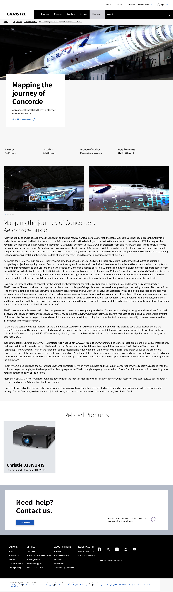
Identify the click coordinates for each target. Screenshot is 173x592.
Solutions (71, 14)
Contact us (31, 551)
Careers (57, 551)
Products (45, 14)
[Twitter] (108, 549)
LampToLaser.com (86, 551)
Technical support (34, 563)
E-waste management (99, 585)
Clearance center (16, 563)
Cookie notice (27, 585)
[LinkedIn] (117, 549)
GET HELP (31, 547)
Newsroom (59, 563)
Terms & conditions (60, 585)
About (110, 14)
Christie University (86, 555)
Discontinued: (15, 469)
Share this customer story (21, 119)
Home (6, 22)
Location (48, 149)
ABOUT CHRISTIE (62, 547)
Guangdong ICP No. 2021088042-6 (117, 585)
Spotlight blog (15, 567)
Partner (9, 149)
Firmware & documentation (39, 555)
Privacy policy (50, 585)
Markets (58, 14)
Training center (33, 559)
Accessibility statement (64, 567)
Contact (119, 4)
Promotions (14, 555)
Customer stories (30, 22)
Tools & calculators (35, 567)
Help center (97, 14)
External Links (86, 547)
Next (161, 186)
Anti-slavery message (86, 585)
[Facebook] (99, 549)
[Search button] (168, 14)
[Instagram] (125, 549)
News (108, 4)
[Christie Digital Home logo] (17, 14)
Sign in (163, 5)
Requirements (126, 149)
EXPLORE (13, 547)
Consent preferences (38, 585)
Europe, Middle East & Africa (138, 5)
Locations (58, 559)
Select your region (107, 556)
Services (83, 14)
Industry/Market (90, 149)
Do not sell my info (73, 585)
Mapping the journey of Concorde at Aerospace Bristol (60, 22)
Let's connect (25, 522)
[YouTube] (134, 549)
